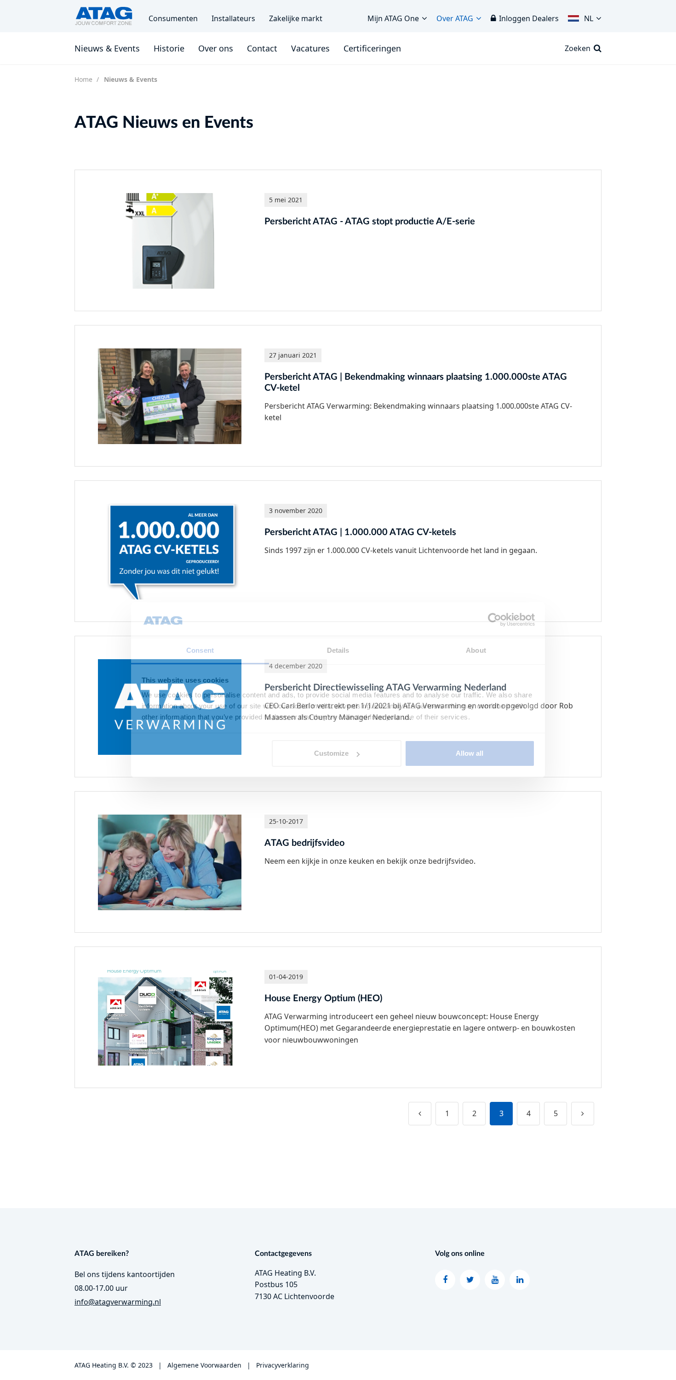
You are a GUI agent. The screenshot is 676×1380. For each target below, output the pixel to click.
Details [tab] (338, 650)
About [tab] (476, 650)
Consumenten (173, 18)
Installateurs (233, 18)
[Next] (582, 1113)
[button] (585, 16)
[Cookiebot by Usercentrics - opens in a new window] (494, 620)
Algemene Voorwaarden (203, 1365)
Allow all (469, 753)
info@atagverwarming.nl (117, 1302)
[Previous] (419, 1113)
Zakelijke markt (295, 18)
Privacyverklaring (282, 1365)
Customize (331, 753)
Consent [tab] (200, 650)
